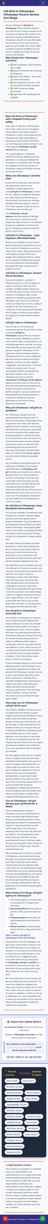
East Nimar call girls (14, 1146)
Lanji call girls (31, 1122)
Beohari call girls (13, 1134)
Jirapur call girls (31, 1134)
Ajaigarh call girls (13, 1098)
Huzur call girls (32, 1098)
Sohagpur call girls (14, 1140)
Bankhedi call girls (14, 1092)
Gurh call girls (28, 1081)
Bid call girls (33, 1128)
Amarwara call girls (14, 1086)
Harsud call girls (32, 1092)
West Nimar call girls (15, 1128)
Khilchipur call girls (14, 1110)
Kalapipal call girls (14, 1122)
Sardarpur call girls (14, 1116)
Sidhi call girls (12, 1081)
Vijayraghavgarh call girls (17, 1104)
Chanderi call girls (34, 1116)
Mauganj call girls (14, 1152)
